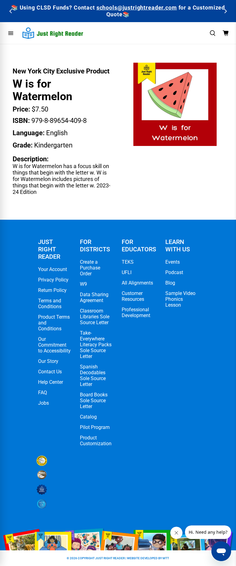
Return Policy (52, 290)
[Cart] (225, 33)
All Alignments (137, 283)
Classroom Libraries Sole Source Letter (94, 316)
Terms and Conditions (49, 303)
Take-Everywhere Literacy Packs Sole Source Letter (96, 344)
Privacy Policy (53, 280)
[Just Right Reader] (53, 33)
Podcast (174, 272)
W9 (83, 284)
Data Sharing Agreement (94, 297)
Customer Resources (133, 296)
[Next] (225, 11)
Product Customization (96, 440)
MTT (166, 558)
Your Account (52, 269)
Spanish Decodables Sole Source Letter (93, 375)
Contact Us (50, 372)
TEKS (128, 262)
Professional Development (136, 312)
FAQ (42, 392)
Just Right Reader (110, 558)
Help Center (50, 382)
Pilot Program (95, 427)
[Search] (212, 33)
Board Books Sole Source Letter (94, 400)
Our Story (48, 361)
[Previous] (11, 11)
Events (172, 262)
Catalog (88, 417)
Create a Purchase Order (90, 268)
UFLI (127, 272)
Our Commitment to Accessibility (54, 345)
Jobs (43, 403)
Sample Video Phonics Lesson (180, 299)
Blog (170, 283)
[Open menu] (11, 33)
